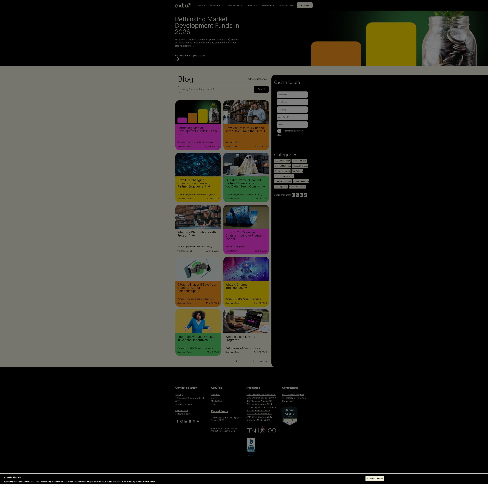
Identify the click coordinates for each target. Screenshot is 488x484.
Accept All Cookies (375, 478)
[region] (244, 478)
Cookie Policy (149, 481)
